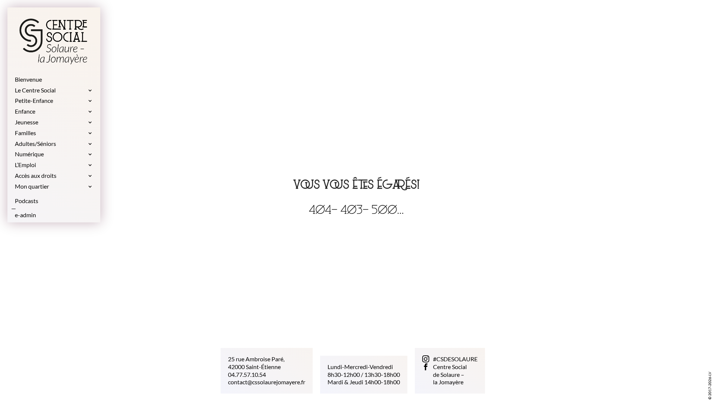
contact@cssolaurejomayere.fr (266, 381)
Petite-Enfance (34, 101)
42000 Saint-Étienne (254, 366)
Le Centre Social (35, 90)
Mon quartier (32, 186)
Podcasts (26, 201)
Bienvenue (28, 79)
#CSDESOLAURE (455, 358)
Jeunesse (26, 122)
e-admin (25, 215)
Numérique (29, 154)
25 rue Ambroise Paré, (256, 358)
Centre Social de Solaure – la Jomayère (450, 374)
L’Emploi (25, 165)
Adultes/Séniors (35, 144)
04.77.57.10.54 (247, 374)
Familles (25, 133)
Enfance (25, 111)
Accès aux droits (35, 176)
